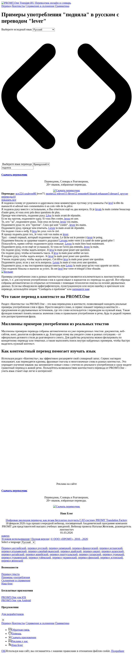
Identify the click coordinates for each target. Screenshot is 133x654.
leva (34, 231)
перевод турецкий (113, 554)
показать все (8, 199)
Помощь (16, 633)
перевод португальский (64, 554)
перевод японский (12, 560)
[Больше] (7, 271)
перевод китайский (12, 554)
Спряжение (40, 6)
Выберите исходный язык (16, 29)
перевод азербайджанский (43, 551)
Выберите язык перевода (17, 164)
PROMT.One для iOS (13, 597)
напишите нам (80, 289)
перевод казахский (112, 551)
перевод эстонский (111, 557)
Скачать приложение (23, 637)
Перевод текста (10, 574)
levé (110, 202)
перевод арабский (71, 551)
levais (98, 209)
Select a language (10, 542)
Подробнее (117, 650)
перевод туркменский (14, 557)
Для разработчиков (12, 614)
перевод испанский (110, 548)
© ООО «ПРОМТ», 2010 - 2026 (69, 538)
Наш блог (7, 583)
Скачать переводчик (14, 174)
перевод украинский (64, 557)
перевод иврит (91, 551)
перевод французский (85, 548)
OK (3, 650)
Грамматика (62, 6)
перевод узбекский (40, 557)
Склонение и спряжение (15, 580)
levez (67, 218)
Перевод (6, 6)
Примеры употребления (15, 577)
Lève (48, 215)
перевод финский (88, 557)
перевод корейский (37, 554)
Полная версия (40, 538)
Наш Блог (17, 645)
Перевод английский (13, 548)
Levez (51, 228)
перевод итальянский (14, 551)
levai (51, 256)
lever (65, 234)
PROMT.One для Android (16, 600)
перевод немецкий (60, 548)
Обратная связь (20, 629)
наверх (5, 535)
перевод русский (37, 548)
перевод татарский (90, 554)
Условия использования (15, 538)
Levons (63, 240)
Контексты (18, 6)
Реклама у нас (19, 641)
